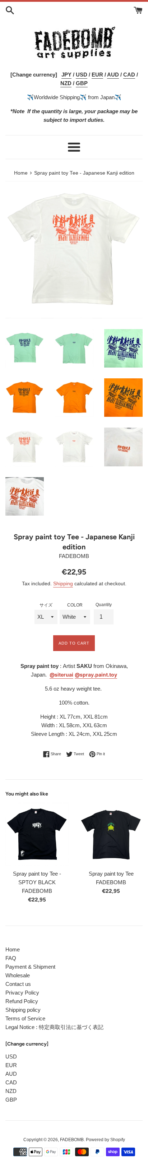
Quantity (104, 604)
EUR (11, 1065)
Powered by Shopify (105, 1139)
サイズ (46, 605)
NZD (11, 1091)
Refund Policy (21, 1001)
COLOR (75, 605)
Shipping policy (23, 1010)
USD (11, 1056)
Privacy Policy (22, 993)
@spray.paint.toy (96, 675)
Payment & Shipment (30, 967)
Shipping (63, 583)
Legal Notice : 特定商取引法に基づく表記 (54, 1027)
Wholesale (17, 975)
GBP (11, 1100)
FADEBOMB (72, 1139)
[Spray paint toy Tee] (111, 834)
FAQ (10, 958)
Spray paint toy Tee (111, 874)
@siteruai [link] (61, 675)
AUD (11, 1074)
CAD (11, 1082)
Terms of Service (25, 1018)
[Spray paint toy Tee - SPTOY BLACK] (37, 834)
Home (12, 949)
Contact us (18, 984)
